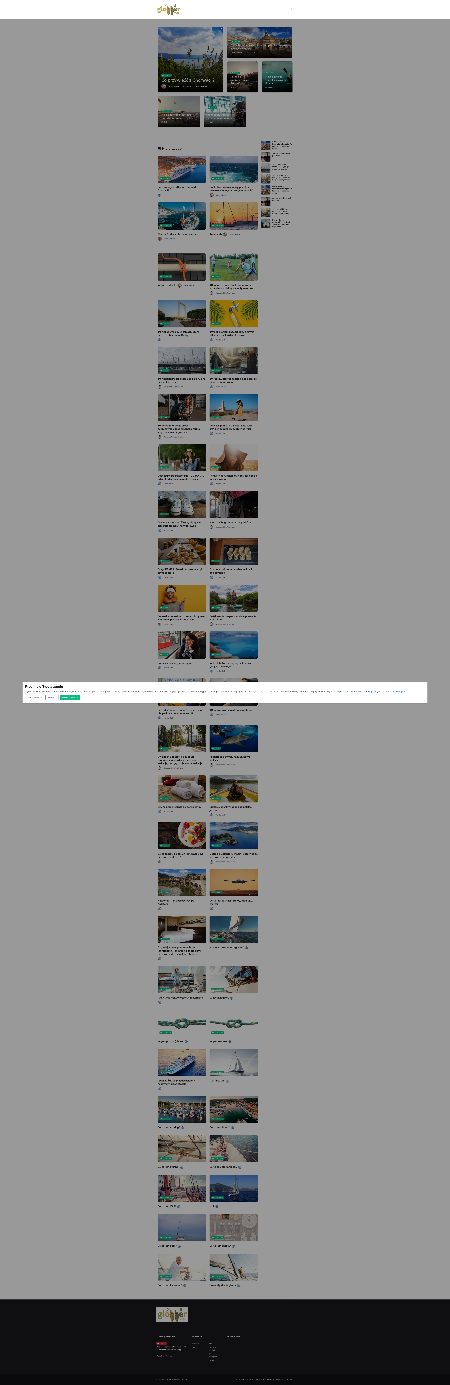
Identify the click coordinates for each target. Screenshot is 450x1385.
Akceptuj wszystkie (70, 697)
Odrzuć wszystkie (34, 697)
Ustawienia (51, 697)
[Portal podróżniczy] (168, 9)
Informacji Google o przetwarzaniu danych (383, 691)
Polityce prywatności (350, 691)
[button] (291, 9)
